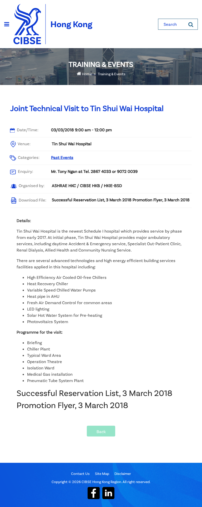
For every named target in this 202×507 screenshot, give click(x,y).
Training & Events (111, 74)
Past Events (62, 157)
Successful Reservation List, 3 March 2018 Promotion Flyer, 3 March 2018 (121, 199)
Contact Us (80, 473)
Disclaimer (122, 473)
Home (86, 74)
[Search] (191, 24)
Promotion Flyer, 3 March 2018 (72, 405)
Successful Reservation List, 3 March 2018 (94, 393)
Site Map (102, 473)
